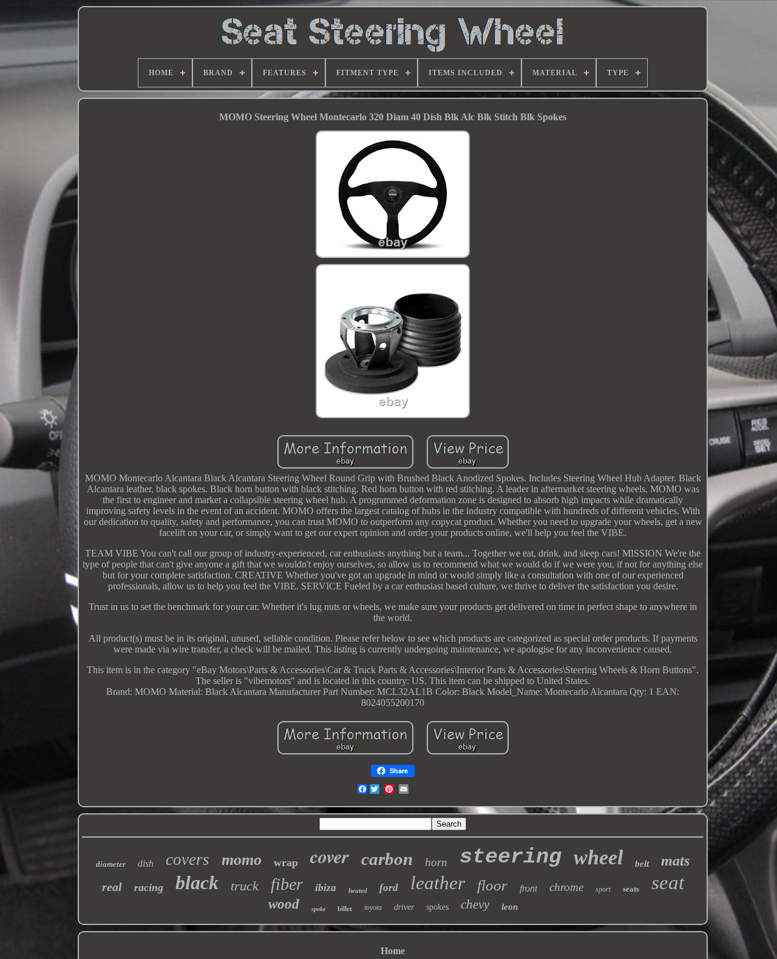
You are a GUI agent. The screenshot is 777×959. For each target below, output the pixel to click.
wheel (598, 857)
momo (242, 860)
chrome (566, 887)
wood (283, 904)
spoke (318, 909)
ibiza (325, 887)
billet (345, 908)
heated (357, 890)
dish (146, 863)
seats (631, 888)
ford (388, 887)
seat (667, 882)
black (197, 882)
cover (329, 856)
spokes (437, 907)
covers (187, 859)
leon (509, 907)
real (112, 886)
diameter (111, 864)
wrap (286, 862)
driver (404, 907)
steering (511, 857)
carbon (387, 859)
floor (492, 885)
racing (148, 887)
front (528, 888)
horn (436, 862)
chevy (475, 904)
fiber (287, 884)
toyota (373, 907)
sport (603, 889)
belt (642, 864)
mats (675, 861)
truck (245, 885)
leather (437, 882)
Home (393, 951)
